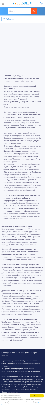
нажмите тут (13, 392)
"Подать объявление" (28, 244)
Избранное (10, 19)
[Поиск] (34, 11)
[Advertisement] (22, 47)
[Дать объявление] (41, 3)
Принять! (36, 396)
